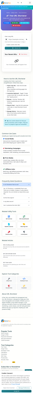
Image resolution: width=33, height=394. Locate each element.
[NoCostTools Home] (6, 3)
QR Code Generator (6, 338)
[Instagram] (10, 327)
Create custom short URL (13, 44)
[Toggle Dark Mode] (21, 2)
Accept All (16, 391)
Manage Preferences (24, 388)
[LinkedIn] (18, 327)
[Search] (18, 2)
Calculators (4, 352)
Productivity (4, 357)
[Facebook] (2, 327)
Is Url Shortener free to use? (11, 184)
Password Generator (6, 336)
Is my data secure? (8, 201)
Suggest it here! (4, 8)
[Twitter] (6, 327)
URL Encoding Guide (8, 245)
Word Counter (4, 333)
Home (8, 12)
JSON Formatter (5, 340)
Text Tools (4, 347)
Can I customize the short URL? (11, 205)
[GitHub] (14, 327)
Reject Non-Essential (8, 388)
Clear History (24, 54)
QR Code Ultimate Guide (9, 253)
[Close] (31, 7)
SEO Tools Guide (7, 262)
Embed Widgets (9, 362)
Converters (4, 354)
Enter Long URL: (9, 36)
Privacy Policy (15, 384)
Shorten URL (18, 48)
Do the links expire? (8, 197)
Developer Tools (5, 350)
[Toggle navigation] (30, 2)
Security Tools (5, 359)
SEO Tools (3, 356)
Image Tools (4, 348)
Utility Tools (14, 12)
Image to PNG (4, 335)
